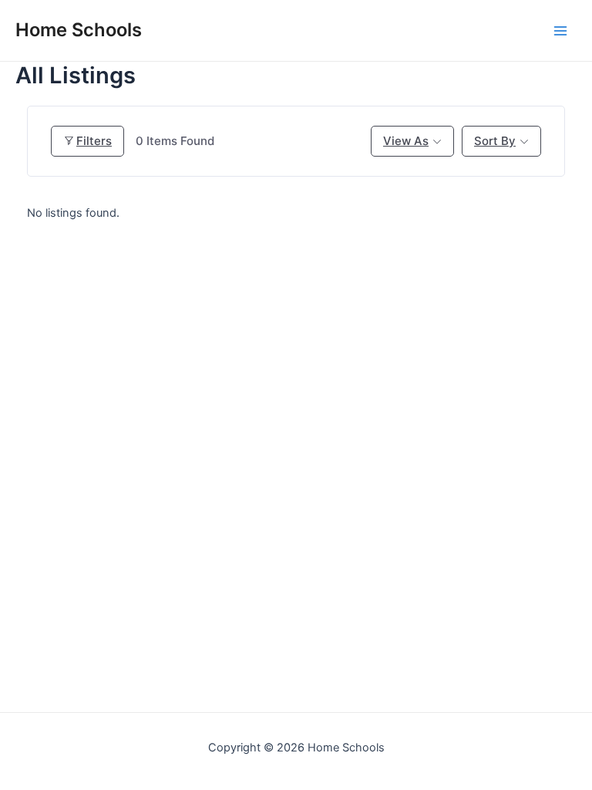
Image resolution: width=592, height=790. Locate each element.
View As (406, 140)
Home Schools (78, 30)
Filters (94, 140)
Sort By (495, 140)
